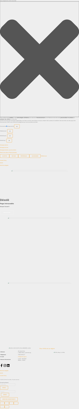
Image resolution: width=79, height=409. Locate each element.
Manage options (4, 145)
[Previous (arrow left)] (2, 406)
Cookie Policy (3, 160)
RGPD (1, 162)
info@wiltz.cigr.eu (22, 356)
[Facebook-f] (1, 365)
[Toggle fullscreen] (11, 403)
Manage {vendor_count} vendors (8, 150)
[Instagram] (4, 365)
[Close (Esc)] (2, 403)
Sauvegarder (35, 156)
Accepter (4, 156)
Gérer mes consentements (8, 399)
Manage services (4, 147)
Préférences (24, 156)
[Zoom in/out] (16, 403)
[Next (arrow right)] (7, 406)
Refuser (14, 156)
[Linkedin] (8, 365)
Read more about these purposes (8, 152)
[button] (39, 59)
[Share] (7, 403)
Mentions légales (4, 165)
